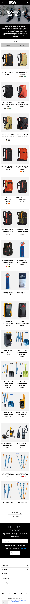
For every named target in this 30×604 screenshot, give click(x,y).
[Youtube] (15, 593)
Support (4, 573)
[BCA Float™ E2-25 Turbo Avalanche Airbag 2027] (8, 123)
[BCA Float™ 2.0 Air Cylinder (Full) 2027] (22, 250)
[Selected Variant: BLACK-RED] (6, 266)
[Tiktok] (27, 593)
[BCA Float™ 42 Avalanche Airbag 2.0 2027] (22, 187)
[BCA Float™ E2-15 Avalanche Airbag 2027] (8, 60)
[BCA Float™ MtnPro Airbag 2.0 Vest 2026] (8, 250)
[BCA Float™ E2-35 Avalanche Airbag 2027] (8, 92)
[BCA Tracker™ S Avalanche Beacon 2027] (8, 340)
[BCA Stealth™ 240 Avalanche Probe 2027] (8, 462)
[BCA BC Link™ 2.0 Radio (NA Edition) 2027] (8, 433)
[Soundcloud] (21, 593)
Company (5, 565)
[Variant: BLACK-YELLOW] (9, 266)
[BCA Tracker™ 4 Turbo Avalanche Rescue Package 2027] (8, 371)
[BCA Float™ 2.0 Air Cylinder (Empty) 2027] (8, 281)
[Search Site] (22, 2)
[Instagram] (9, 593)
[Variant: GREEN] (25, 76)
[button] (2, 2)
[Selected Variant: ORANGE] (21, 171)
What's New (15, 18)
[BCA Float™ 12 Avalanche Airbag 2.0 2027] (8, 155)
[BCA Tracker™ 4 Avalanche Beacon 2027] (8, 311)
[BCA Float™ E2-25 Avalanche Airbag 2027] (22, 60)
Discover (5, 569)
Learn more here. (15, 536)
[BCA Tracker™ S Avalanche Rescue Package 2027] (8, 402)
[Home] (12, 2)
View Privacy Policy (15, 600)
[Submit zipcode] (27, 583)
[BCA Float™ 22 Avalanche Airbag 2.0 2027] (22, 155)
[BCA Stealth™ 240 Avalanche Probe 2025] (22, 462)
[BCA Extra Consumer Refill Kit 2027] (22, 281)
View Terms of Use (23, 600)
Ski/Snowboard (11, 545)
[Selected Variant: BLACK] (5, 108)
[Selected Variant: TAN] (20, 76)
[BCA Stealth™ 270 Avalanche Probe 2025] (22, 491)
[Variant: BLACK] (22, 76)
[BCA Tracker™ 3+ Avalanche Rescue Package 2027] (22, 371)
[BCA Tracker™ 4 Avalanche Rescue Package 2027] (22, 340)
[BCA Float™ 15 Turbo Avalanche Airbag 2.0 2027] (8, 219)
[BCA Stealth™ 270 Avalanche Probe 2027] (8, 491)
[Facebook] (3, 593)
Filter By (7, 45)
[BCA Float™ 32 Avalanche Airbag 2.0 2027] (8, 187)
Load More (15, 512)
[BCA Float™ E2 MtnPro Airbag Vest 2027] (22, 123)
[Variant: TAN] (8, 108)
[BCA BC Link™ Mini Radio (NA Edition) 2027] (22, 402)
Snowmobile (21, 545)
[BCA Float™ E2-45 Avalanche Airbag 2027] (22, 92)
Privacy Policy (22, 548)
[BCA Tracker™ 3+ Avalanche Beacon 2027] (22, 311)
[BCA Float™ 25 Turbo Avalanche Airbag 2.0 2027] (22, 219)
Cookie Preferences (15, 601)
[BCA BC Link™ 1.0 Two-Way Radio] (22, 433)
